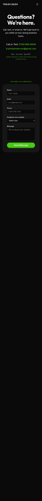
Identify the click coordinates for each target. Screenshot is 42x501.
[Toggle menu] (37, 4)
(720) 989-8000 (27, 44)
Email (9, 99)
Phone (9, 108)
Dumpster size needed (15, 117)
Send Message (21, 145)
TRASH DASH (10, 4)
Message (10, 126)
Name (9, 90)
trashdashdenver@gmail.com (21, 48)
